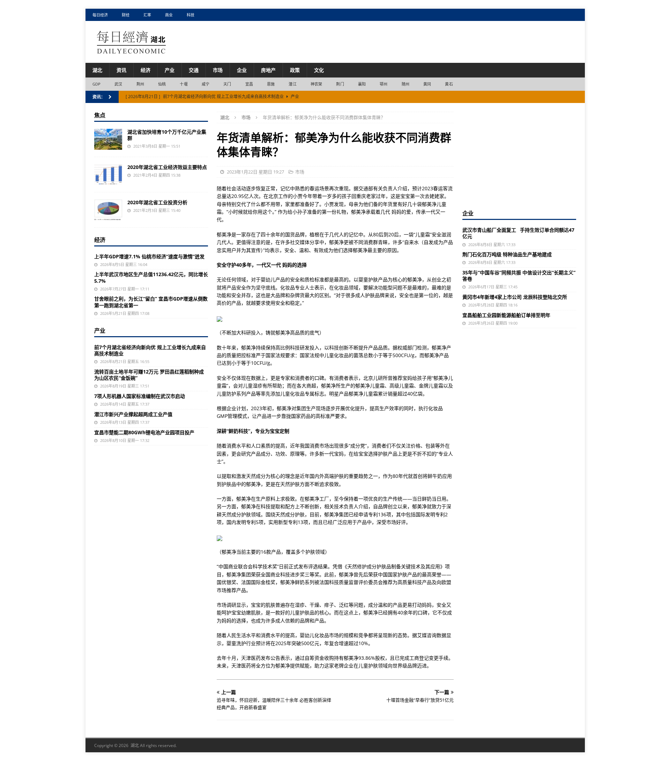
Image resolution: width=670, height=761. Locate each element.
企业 (242, 70)
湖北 (97, 70)
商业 (169, 14)
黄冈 (427, 84)
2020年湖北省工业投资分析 (157, 202)
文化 (319, 70)
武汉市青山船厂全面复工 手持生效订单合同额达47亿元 (518, 233)
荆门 (340, 84)
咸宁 (205, 84)
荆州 (140, 84)
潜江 (292, 84)
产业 (169, 70)
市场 (218, 70)
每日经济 (100, 14)
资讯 (121, 70)
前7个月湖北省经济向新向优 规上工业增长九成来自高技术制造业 (150, 350)
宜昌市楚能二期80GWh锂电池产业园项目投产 (144, 432)
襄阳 (362, 84)
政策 (295, 70)
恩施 (271, 84)
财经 (125, 14)
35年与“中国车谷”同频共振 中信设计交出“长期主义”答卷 (518, 275)
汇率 (147, 14)
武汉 (118, 84)
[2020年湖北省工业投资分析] (108, 209)
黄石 (449, 84)
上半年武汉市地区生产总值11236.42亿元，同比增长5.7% (151, 277)
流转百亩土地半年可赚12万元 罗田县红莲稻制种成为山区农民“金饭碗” (149, 374)
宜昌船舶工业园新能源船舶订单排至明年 (506, 315)
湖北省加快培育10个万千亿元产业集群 (166, 134)
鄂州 (383, 84)
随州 (405, 84)
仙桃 (162, 84)
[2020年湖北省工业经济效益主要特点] (108, 174)
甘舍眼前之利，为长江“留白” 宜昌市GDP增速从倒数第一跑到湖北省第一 (151, 301)
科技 (190, 14)
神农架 (316, 84)
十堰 (183, 84)
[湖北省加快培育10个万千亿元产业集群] (108, 139)
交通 (194, 70)
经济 (145, 70)
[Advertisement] (519, 155)
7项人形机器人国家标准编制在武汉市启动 (139, 396)
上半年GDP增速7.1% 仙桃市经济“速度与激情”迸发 (149, 256)
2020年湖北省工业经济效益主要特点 (167, 167)
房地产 (268, 70)
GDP (96, 84)
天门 (227, 84)
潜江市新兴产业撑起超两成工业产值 (133, 414)
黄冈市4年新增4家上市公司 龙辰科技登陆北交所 (514, 297)
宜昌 (249, 84)
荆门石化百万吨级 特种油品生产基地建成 (507, 254)
